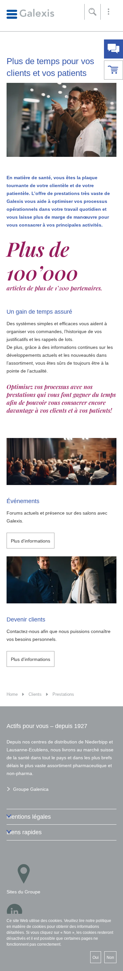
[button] (108, 12)
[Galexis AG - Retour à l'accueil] (30, 13)
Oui (95, 957)
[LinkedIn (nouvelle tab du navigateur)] (14, 911)
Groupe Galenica (31, 789)
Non (110, 957)
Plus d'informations (30, 541)
